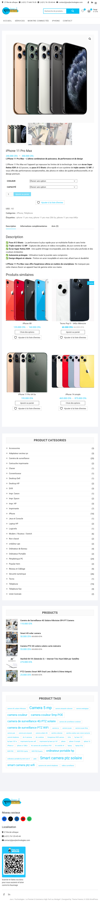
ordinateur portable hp (60, 750)
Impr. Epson (14, 498)
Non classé (14, 539)
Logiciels (13, 528)
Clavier (12, 468)
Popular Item (14, 564)
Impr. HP (12, 503)
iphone (63, 741)
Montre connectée (38, 21)
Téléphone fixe (15, 589)
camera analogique (82, 708)
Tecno (11, 579)
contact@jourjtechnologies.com (71, 2)
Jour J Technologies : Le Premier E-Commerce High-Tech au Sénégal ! (35, 899)
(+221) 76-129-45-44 (47, 2)
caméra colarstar (57, 733)
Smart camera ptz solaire (61, 758)
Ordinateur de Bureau (18, 549)
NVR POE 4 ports (22, 751)
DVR (11, 488)
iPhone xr (10, 745)
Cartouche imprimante (18, 463)
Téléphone (28, 213)
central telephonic (13, 737)
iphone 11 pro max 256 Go (44, 217)
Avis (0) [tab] (55, 226)
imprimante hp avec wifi (28, 741)
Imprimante (14, 508)
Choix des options (27, 332)
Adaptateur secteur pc (18, 453)
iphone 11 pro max (24, 217)
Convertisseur (15, 473)
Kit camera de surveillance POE (41, 745)
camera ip (55, 728)
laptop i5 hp (79, 745)
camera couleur (17, 714)
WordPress (94, 899)
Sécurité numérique (17, 574)
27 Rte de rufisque (11, 2)
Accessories (14, 448)
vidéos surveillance (68, 765)
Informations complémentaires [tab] (33, 226)
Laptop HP (13, 524)
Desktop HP (14, 483)
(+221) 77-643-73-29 (28, 2)
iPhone (56, 21)
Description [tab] (11, 226)
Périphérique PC (16, 559)
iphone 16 (87, 741)
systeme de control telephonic (48, 765)
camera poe (11, 733)
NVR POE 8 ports (37, 751)
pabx (34, 759)
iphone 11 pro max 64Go (67, 217)
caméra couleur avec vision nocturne (78, 733)
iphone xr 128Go (22, 745)
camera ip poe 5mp (81, 728)
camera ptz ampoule (25, 733)
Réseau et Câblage (17, 569)
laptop (70, 745)
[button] (90, 39)
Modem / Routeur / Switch (20, 534)
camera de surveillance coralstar (70, 722)
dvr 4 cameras (27, 737)
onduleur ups (14, 544)
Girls (69, 737)
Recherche (72, 11)
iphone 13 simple (74, 741)
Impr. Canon (14, 493)
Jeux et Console (16, 518)
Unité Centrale (15, 594)
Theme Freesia (77, 899)
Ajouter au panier (22, 194)
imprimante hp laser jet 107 (49, 741)
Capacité (11, 187)
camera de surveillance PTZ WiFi (28, 727)
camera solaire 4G (42, 733)
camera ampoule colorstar (64, 708)
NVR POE (10, 751)
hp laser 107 (78, 737)
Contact (67, 21)
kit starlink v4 (59, 745)
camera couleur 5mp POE (47, 714)
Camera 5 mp (40, 708)
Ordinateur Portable (17, 554)
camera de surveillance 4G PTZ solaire (31, 721)
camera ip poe (67, 728)
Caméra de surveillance (19, 458)
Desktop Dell (14, 478)
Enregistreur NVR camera (56, 737)
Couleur (11, 181)
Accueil (7, 21)
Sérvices (20, 21)
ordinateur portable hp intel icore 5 (18, 759)
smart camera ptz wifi (21, 765)
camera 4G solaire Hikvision (16, 708)
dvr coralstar (40, 737)
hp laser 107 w (12, 741)
